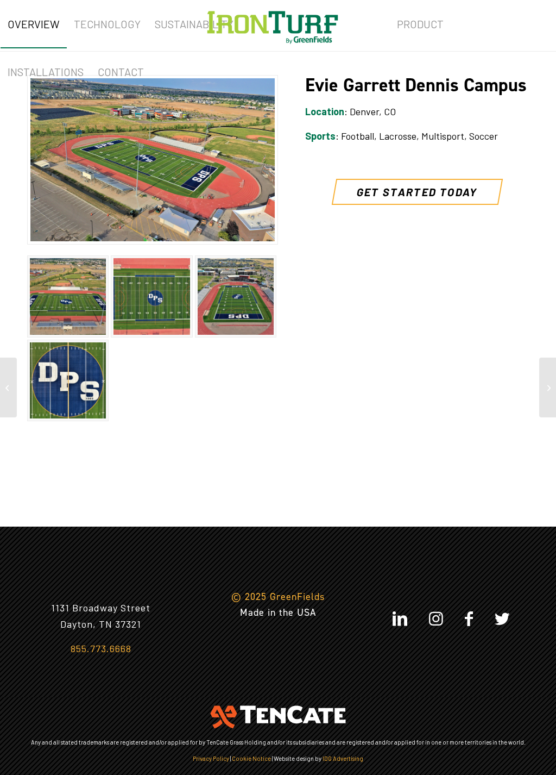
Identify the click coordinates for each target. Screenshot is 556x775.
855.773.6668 (101, 648)
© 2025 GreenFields (278, 596)
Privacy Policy (211, 758)
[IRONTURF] (272, 24)
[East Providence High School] (8, 387)
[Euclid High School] (547, 387)
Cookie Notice (251, 758)
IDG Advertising (343, 758)
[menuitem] (34, 24)
